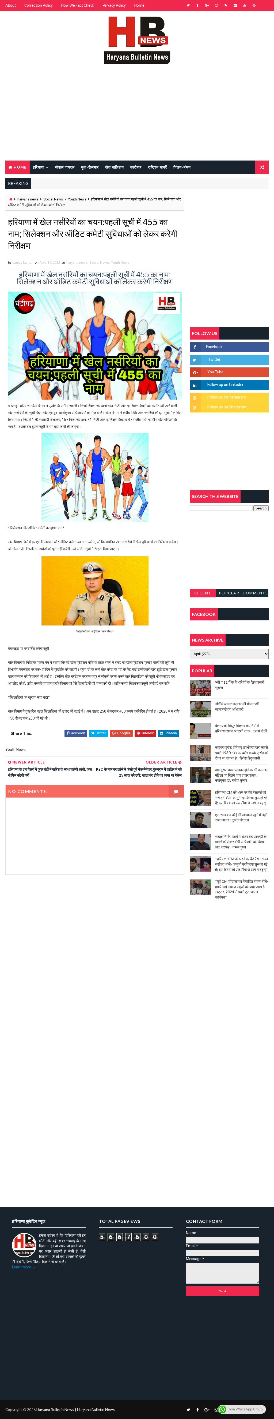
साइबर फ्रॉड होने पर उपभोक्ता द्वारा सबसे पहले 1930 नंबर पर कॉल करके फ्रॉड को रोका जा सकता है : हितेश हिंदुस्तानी (241, 752)
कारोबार (136, 167)
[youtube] (245, 5)
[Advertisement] (137, 120)
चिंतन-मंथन (182, 167)
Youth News (77, 199)
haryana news (28, 199)
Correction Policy (38, 5)
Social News (53, 199)
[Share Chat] (263, 5)
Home (139, 5)
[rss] (226, 5)
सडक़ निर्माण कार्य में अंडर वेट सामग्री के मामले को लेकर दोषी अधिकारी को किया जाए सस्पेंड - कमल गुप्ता (241, 841)
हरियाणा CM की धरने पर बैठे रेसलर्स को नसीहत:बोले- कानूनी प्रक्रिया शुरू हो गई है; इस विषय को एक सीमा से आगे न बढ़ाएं (241, 797)
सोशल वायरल (65, 167)
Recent (202, 593)
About (10, 5)
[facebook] (198, 5)
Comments (255, 593)
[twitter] (188, 5)
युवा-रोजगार (90, 167)
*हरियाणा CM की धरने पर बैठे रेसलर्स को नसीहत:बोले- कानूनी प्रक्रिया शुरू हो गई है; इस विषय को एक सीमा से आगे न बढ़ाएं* (241, 863)
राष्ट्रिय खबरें (157, 167)
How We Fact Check (77, 5)
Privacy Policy (114, 5)
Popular (229, 593)
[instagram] (216, 5)
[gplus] (207, 5)
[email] (235, 5)
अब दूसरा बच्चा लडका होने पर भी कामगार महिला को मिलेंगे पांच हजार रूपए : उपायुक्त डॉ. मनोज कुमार (241, 775)
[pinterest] (254, 5)
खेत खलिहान (114, 167)
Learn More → (24, 1267)
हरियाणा (38, 167)
